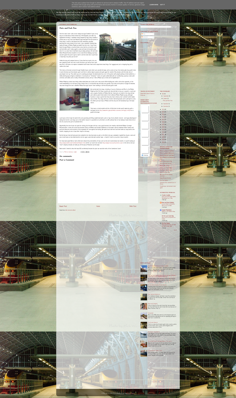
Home (98, 206)
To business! (150, 313)
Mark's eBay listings (164, 165)
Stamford (168, 20)
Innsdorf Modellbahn (167, 210)
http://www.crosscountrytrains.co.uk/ (113, 143)
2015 (163, 114)
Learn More (153, 5)
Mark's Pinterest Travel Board (167, 155)
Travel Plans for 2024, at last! (155, 350)
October (165, 98)
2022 (163, 132)
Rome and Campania (152, 303)
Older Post (133, 206)
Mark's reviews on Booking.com (167, 153)
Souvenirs (148, 20)
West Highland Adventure (154, 294)
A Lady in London (166, 195)
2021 (163, 129)
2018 (163, 122)
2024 (163, 137)
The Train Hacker (164, 180)
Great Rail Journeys (165, 172)
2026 (163, 142)
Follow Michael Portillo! (165, 178)
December (166, 106)
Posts (144, 34)
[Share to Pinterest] (88, 152)
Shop (141, 20)
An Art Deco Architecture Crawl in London (158, 266)
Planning (122, 20)
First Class (68, 20)
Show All (175, 230)
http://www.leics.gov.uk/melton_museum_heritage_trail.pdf (115, 110)
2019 (163, 124)
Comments (145, 37)
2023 (163, 134)
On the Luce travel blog (168, 216)
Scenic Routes (113, 20)
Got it (162, 5)
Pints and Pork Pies (167, 100)
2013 (163, 109)
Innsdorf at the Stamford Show (168, 211)
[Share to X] (85, 152)
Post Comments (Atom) (71, 210)
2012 (163, 94)
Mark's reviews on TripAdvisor (167, 151)
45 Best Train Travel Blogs (166, 168)
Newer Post (63, 206)
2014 (163, 112)
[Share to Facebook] (87, 152)
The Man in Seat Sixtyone (166, 170)
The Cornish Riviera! (153, 322)
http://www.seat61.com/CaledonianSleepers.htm (72, 143)
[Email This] (81, 152)
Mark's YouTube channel (165, 163)
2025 (163, 139)
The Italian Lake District (154, 332)
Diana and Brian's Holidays (168, 202)
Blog (61, 20)
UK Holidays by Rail (100, 20)
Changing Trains (87, 20)
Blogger (132, 393)
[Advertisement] (158, 74)
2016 (163, 117)
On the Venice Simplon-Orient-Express (157, 285)
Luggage (76, 20)
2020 (163, 127)
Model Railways (132, 20)
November (166, 104)
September (166, 96)
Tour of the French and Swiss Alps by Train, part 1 (160, 341)
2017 (163, 119)
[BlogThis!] (83, 152)
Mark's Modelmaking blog (166, 161)
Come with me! (158, 20)
